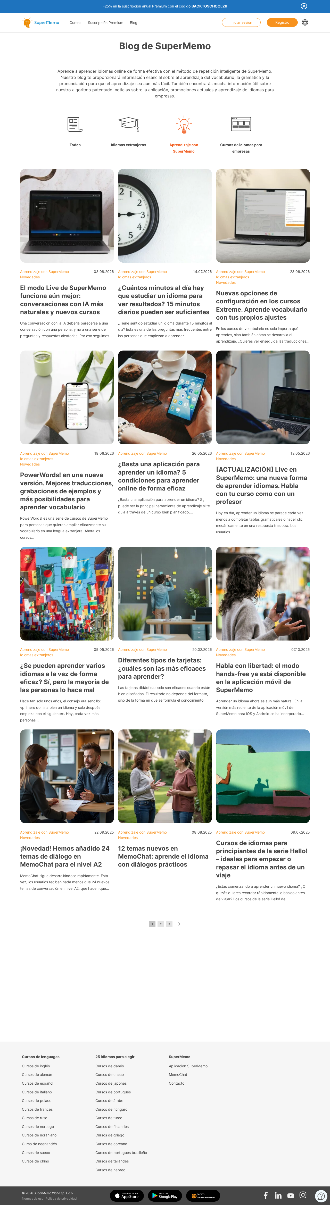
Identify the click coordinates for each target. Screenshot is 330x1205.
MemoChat (178, 1074)
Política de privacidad (61, 1198)
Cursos (75, 22)
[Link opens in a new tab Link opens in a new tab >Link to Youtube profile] (290, 1194)
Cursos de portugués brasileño (121, 1152)
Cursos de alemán (37, 1074)
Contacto (176, 1083)
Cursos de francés (37, 1109)
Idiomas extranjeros (134, 277)
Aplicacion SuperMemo (188, 1066)
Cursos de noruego (38, 1126)
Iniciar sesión (241, 22)
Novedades (30, 277)
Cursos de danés (109, 1066)
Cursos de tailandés (112, 1161)
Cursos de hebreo (110, 1170)
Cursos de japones (111, 1083)
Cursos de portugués (113, 1092)
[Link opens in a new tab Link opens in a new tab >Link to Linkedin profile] (278, 1194)
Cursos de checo (109, 1074)
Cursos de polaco (36, 1100)
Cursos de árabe (109, 1100)
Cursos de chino (35, 1161)
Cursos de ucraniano (39, 1135)
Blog (133, 22)
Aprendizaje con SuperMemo (44, 271)
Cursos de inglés (36, 1066)
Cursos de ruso (34, 1118)
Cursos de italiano (37, 1092)
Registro (282, 22)
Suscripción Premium (105, 22)
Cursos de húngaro (111, 1109)
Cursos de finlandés (112, 1126)
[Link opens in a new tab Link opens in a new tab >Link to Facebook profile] (266, 1194)
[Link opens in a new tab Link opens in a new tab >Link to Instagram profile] (303, 1194)
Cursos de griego (109, 1135)
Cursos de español (37, 1083)
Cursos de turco (108, 1118)
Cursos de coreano (111, 1144)
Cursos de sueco (36, 1152)
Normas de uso (32, 1198)
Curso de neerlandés (39, 1144)
